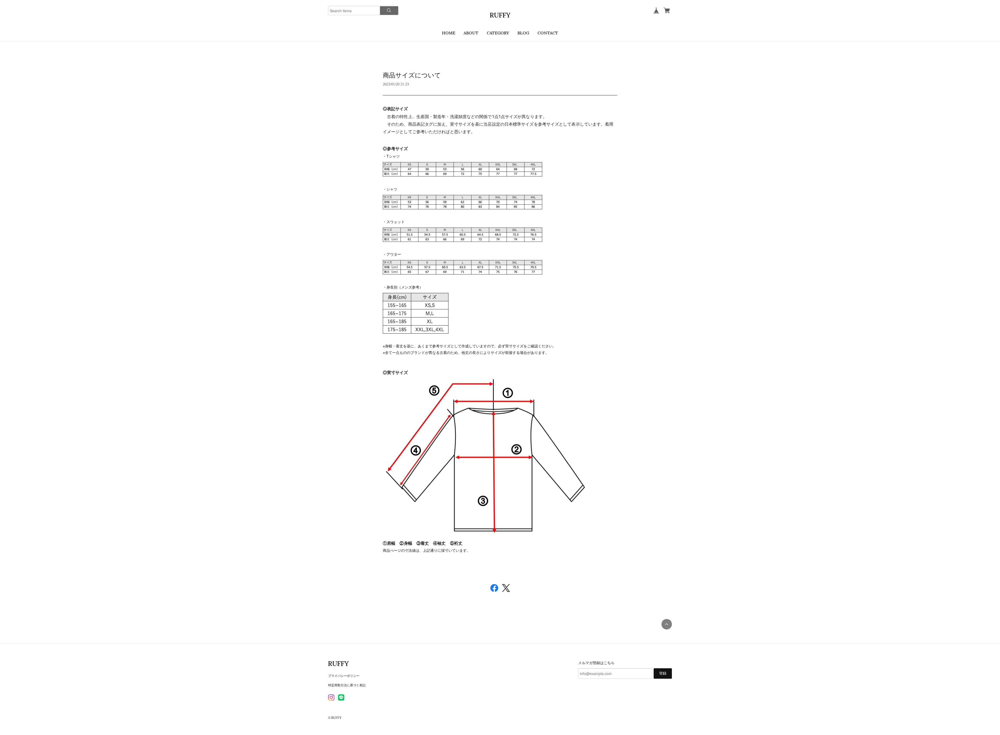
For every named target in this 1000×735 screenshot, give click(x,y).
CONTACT (548, 32)
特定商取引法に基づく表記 (347, 685)
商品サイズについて (412, 75)
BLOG (523, 32)
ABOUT (471, 32)
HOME (448, 32)
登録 (662, 673)
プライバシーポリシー (343, 675)
